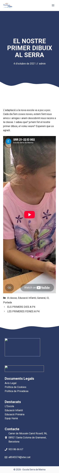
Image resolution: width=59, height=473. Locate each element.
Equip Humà (11, 418)
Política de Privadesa (16, 391)
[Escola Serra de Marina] (7, 5)
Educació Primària (14, 414)
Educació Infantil (27, 297)
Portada (7, 302)
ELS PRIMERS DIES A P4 (21, 306)
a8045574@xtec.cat (19, 457)
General (41, 297)
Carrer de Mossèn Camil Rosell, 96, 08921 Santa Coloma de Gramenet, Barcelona (27, 437)
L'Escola (9, 406)
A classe (12, 297)
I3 (48, 297)
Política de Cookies (15, 387)
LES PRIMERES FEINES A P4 (23, 311)
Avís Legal (10, 383)
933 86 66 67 (15, 449)
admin (42, 63)
